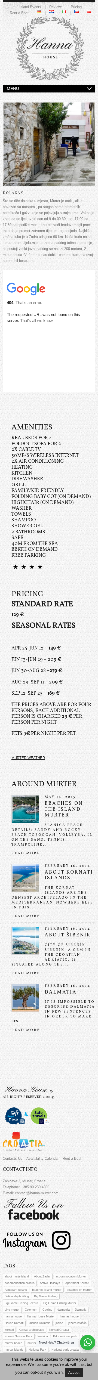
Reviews (56, 7)
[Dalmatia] (25, 997)
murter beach (13, 1343)
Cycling (47, 1309)
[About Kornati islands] (25, 878)
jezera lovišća (77, 1323)
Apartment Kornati (77, 1283)
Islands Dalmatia (39, 1323)
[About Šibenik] (25, 940)
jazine (59, 1323)
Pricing (76, 7)
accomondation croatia (20, 1283)
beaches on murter (79, 1289)
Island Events (30, 7)
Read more (25, 853)
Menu (13, 88)
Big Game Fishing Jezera (21, 1303)
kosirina (43, 1336)
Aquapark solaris (16, 1289)
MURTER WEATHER (28, 758)
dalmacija (63, 1309)
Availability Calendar (42, 1158)
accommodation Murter (71, 1276)
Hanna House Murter (41, 1316)
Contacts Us (12, 1158)
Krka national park (65, 1336)
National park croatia (65, 1349)
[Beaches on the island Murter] (25, 809)
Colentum (31, 1309)
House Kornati (14, 1323)
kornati (9, 1329)
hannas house (69, 1316)
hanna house (13, 1316)
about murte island (17, 1276)
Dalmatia (61, 992)
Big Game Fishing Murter (59, 1303)
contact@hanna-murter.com (37, 1193)
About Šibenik (68, 935)
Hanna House (25, 1090)
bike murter (12, 1309)
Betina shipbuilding (17, 1296)
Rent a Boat (19, 13)
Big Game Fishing (45, 1296)
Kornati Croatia (59, 1329)
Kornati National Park (18, 1336)
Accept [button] (73, 1372)
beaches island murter (47, 1289)
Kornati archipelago (31, 1329)
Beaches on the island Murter (64, 809)
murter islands (14, 1349)
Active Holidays (50, 1283)
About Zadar (42, 1276)
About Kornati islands (69, 875)
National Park (37, 1349)
